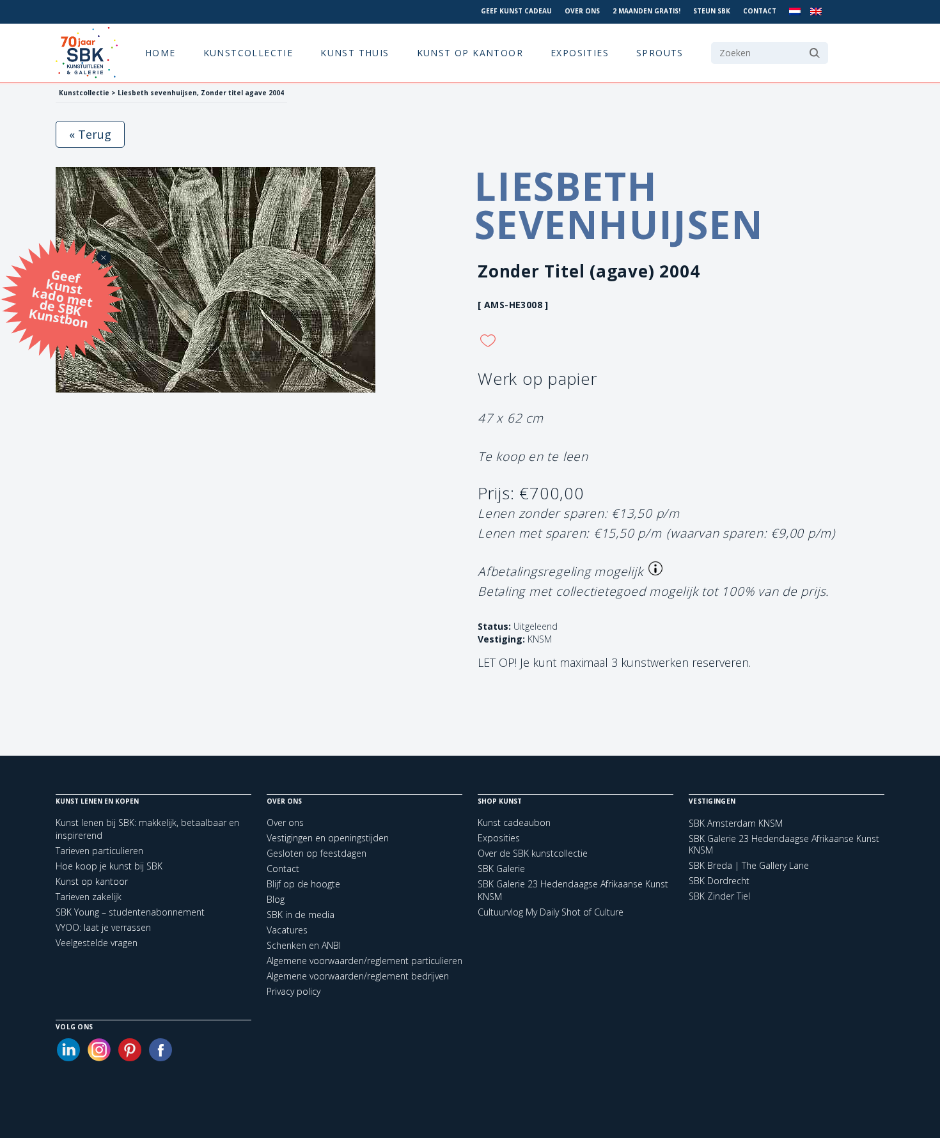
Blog (276, 899)
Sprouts (660, 53)
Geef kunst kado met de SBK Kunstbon (60, 297)
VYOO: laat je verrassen (103, 927)
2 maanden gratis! (646, 10)
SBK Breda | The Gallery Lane (749, 865)
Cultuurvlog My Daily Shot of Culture (550, 912)
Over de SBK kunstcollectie (533, 853)
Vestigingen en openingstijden (328, 838)
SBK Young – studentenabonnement (130, 912)
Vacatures (287, 930)
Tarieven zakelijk (88, 897)
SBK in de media (300, 914)
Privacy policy (293, 991)
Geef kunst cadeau (516, 10)
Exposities (580, 53)
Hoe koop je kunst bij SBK (109, 866)
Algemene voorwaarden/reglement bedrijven (358, 976)
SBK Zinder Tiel (719, 896)
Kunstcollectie (248, 53)
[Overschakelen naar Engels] (816, 12)
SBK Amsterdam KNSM (736, 823)
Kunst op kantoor (470, 53)
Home (160, 53)
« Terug (90, 134)
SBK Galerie (501, 868)
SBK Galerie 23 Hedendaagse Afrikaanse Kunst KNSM (784, 844)
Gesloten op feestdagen (316, 853)
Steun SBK (711, 10)
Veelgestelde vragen (96, 943)
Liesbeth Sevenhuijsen (619, 205)
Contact (759, 10)
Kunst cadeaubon (514, 822)
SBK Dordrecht (719, 881)
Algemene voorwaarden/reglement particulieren (364, 961)
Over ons (582, 10)
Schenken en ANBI (304, 945)
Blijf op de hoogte (303, 884)
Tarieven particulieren (99, 851)
